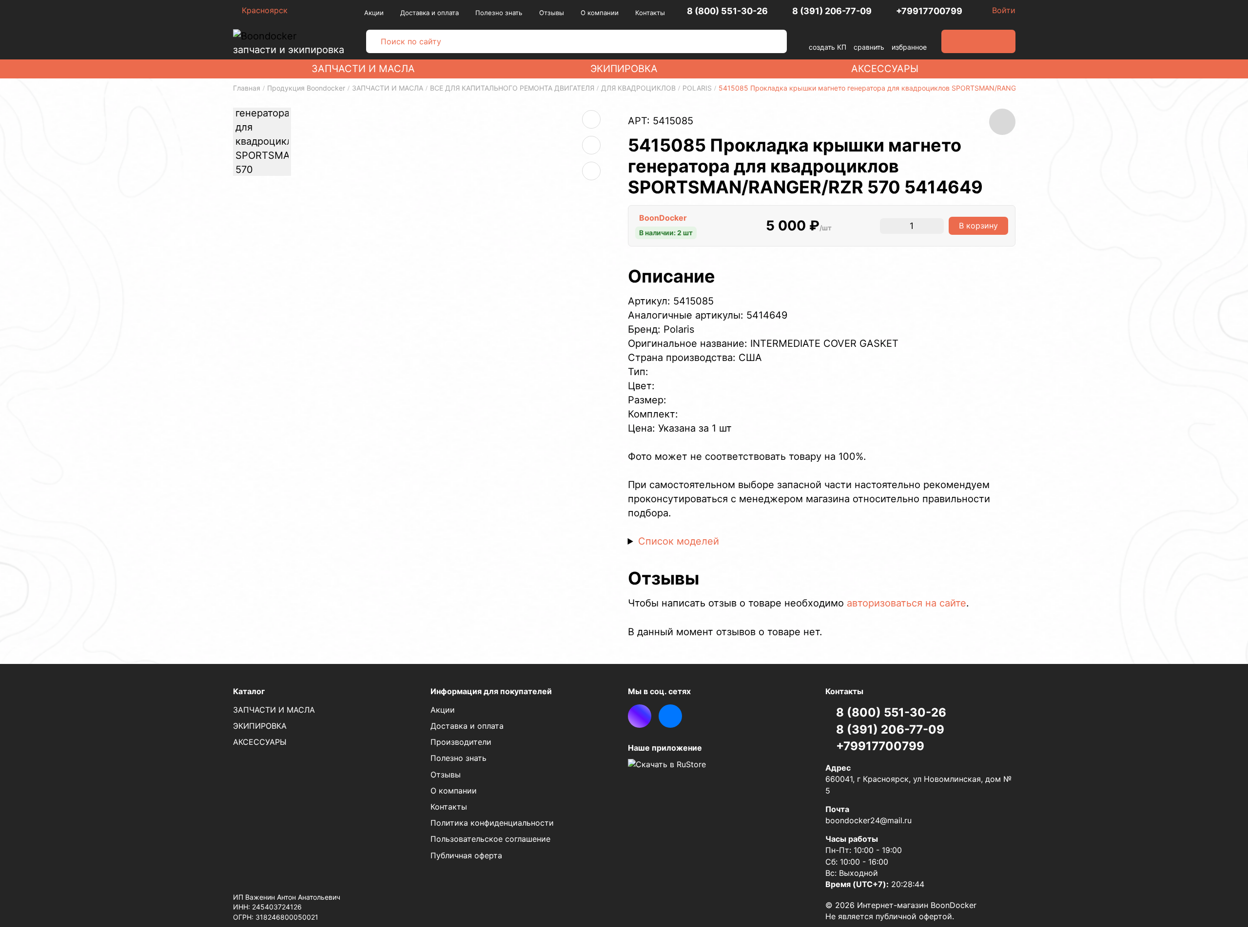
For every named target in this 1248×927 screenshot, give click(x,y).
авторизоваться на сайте (906, 603)
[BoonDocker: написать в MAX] (639, 716)
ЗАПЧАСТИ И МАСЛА (363, 69)
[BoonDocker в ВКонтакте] (670, 716)
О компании (600, 13)
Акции (374, 13)
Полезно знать (498, 13)
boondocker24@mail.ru (868, 820)
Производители (460, 742)
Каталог (249, 691)
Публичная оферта (466, 855)
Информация (491, 691)
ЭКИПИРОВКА (624, 69)
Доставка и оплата (429, 13)
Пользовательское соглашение (490, 839)
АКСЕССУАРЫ (884, 69)
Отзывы (551, 13)
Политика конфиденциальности (492, 823)
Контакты (650, 13)
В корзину (978, 225)
